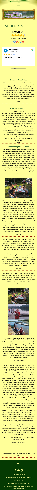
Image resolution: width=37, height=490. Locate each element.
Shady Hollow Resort (14, 486)
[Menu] (18, 6)
